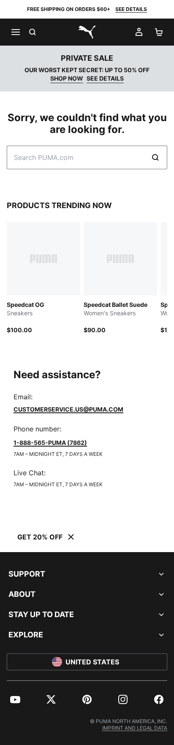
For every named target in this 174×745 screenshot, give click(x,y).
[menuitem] (15, 699)
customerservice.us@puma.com (68, 409)
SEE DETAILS (131, 9)
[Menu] (15, 32)
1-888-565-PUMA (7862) (50, 442)
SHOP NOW (66, 78)
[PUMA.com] (87, 32)
